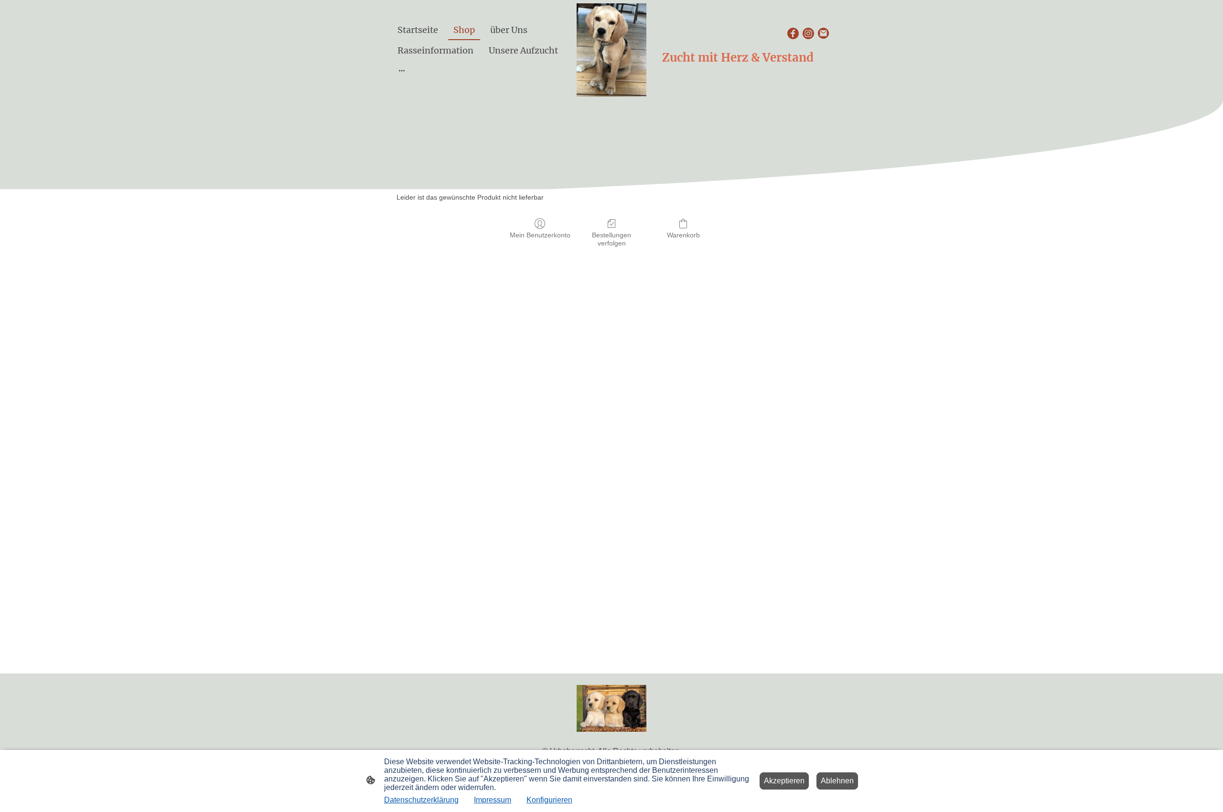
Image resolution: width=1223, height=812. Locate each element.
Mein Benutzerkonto (540, 235)
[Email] (823, 33)
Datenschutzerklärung (421, 800)
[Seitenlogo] (612, 49)
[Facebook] (793, 33)
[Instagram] (808, 33)
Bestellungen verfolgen (611, 239)
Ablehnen (837, 781)
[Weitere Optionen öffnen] (402, 70)
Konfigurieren (549, 800)
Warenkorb (683, 235)
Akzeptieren (784, 781)
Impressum (492, 800)
